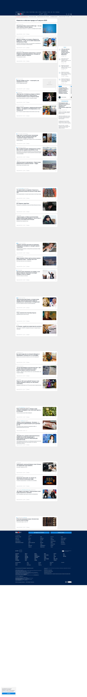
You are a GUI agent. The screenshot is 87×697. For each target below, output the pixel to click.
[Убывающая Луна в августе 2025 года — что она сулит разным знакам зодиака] (49, 28)
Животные (30, 545)
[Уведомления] (69, 14)
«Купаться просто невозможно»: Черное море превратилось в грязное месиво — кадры (29, 163)
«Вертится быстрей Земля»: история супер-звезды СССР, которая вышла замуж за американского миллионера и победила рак (28, 301)
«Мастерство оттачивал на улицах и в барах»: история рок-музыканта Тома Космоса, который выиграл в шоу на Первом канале (28, 95)
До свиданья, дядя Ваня (23, 203)
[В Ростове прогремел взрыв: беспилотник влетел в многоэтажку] (49, 521)
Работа (52, 542)
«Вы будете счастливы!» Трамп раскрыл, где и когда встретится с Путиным (29, 492)
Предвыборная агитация (19, 542)
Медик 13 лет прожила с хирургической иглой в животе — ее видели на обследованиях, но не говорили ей (29, 109)
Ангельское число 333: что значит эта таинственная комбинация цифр (26, 478)
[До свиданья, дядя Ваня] (49, 206)
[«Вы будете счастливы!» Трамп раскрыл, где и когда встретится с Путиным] (49, 494)
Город (29, 541)
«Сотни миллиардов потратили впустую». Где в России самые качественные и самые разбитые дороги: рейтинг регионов (29, 369)
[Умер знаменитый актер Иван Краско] (49, 315)
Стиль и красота (63, 538)
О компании (17, 539)
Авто (29, 536)
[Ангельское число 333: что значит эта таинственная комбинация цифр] (49, 480)
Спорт (62, 536)
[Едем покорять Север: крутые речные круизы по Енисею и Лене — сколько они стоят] (49, 260)
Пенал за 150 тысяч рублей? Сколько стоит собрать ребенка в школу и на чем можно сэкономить (28, 382)
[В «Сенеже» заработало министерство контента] (49, 329)
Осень (52, 538)
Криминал (42, 538)
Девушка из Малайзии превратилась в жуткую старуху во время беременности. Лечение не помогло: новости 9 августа (29, 54)
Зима (41, 536)
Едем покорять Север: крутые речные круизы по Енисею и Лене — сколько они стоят (29, 259)
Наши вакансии (17, 541)
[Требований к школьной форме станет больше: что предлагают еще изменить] (49, 467)
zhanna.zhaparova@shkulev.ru (19, 578)
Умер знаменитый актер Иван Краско (26, 312)
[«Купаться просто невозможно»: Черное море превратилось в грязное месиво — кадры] (49, 164)
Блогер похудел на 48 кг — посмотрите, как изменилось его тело (28, 81)
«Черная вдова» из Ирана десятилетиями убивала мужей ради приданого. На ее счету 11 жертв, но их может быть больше (29, 218)
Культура (41, 539)
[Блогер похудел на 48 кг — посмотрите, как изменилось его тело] (49, 83)
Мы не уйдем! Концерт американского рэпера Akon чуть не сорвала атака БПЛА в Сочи (29, 149)
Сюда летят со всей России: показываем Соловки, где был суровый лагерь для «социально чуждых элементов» (27, 136)
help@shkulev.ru (21, 576)
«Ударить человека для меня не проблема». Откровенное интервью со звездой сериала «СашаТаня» (28, 246)
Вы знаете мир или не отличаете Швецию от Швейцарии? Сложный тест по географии (28, 354)
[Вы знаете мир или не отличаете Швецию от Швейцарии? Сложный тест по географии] (49, 356)
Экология (62, 541)
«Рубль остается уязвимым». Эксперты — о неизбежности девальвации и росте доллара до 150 (28, 423)
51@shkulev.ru (25, 574)
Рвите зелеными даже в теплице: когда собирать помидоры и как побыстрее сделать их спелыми (29, 410)
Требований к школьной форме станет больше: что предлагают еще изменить (29, 465)
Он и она (52, 536)
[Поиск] (67, 14)
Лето (41, 541)
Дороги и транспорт (31, 542)
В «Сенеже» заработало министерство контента (29, 326)
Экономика (63, 542)
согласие (5, 691)
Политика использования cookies (48, 571)
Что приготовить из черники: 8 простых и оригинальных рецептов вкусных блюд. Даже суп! (29, 191)
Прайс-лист (17, 538)
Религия (52, 545)
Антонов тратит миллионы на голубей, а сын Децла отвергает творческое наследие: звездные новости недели (28, 273)
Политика (52, 539)
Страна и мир (63, 539)
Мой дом (41, 542)
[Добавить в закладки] (55, 34)
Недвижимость (42, 545)
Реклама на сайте (18, 536)
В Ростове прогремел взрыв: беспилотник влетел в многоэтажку (28, 519)
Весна (29, 539)
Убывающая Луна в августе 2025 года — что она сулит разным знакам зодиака (29, 26)
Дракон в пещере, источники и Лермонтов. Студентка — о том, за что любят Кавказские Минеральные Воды (28, 41)
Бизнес (29, 538)
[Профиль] (71, 14)
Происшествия (53, 541)
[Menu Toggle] (16, 14)
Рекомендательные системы (47, 572)
